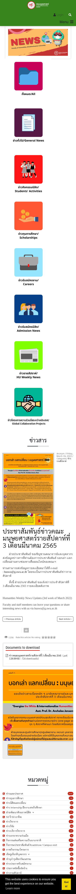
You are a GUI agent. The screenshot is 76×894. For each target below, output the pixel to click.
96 (72, 854)
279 (71, 812)
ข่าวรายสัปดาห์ (64, 459)
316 (71, 798)
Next (69, 704)
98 (72, 873)
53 (72, 863)
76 (72, 835)
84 (72, 826)
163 (71, 840)
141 (71, 830)
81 (72, 859)
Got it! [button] (66, 884)
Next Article (64, 619)
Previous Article (13, 619)
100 (71, 821)
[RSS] (4, 793)
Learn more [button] (13, 888)
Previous (7, 704)
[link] (28, 82)
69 (72, 802)
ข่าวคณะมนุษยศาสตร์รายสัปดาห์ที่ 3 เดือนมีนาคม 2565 (35, 655)
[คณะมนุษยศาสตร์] (38, 5)
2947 (70, 793)
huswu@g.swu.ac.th (15, 571)
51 (72, 807)
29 (72, 845)
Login (60, 15)
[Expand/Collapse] (33, 812)
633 (71, 849)
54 (72, 817)
